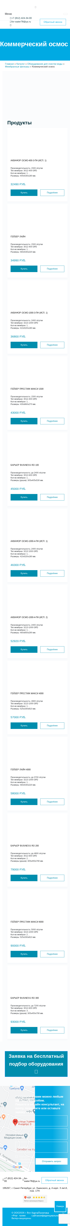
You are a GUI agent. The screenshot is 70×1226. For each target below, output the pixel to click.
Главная (9, 64)
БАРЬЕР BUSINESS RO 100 (25, 465)
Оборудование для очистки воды (45, 64)
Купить (24, 192)
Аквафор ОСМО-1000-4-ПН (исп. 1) (29, 541)
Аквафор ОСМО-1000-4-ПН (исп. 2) (29, 617)
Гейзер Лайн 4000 (21, 769)
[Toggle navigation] (65, 14)
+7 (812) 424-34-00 (22, 18)
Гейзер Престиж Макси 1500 (27, 389)
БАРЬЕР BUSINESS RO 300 (25, 998)
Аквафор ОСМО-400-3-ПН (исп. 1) (28, 160)
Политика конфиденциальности (50, 1214)
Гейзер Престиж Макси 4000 (27, 693)
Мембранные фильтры (17, 66)
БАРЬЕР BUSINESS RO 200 (25, 845)
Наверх (60, 1206)
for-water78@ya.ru (21, 21)
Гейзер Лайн (18, 236)
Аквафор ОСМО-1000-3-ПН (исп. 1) (29, 313)
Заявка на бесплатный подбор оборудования (36, 1060)
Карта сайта (35, 1214)
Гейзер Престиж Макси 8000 (27, 922)
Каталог (20, 64)
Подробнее (52, 192)
